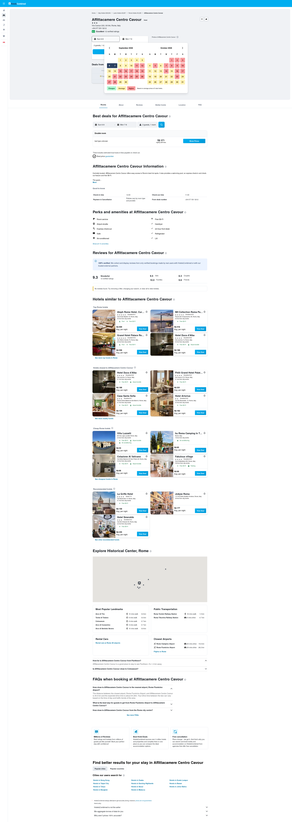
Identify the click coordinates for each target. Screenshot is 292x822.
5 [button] (142, 60)
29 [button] (120, 82)
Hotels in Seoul (137, 786)
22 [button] (120, 76)
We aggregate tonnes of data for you (108, 811)
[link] (106, 357)
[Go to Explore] (4, 29)
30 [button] (126, 82)
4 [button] (136, 60)
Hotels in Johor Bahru (178, 786)
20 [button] (109, 76)
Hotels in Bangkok (100, 790)
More (95, 182)
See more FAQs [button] (133, 715)
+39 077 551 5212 (99, 28)
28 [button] (115, 82)
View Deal (142, 329)
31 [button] (183, 82)
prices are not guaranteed (143, 800)
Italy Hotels (101, 13)
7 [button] (114, 65)
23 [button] (126, 76)
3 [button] (131, 60)
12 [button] (142, 65)
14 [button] (115, 71)
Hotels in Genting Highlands (142, 783)
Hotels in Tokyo (99, 786)
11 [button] (137, 65)
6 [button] (109, 65)
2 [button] (125, 60)
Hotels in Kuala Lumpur (178, 780)
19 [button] (142, 71)
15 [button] (120, 71)
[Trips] (4, 36)
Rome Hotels (133, 13)
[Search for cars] (4, 20)
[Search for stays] (4, 15)
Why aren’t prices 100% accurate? (108, 815)
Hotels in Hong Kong (101, 780)
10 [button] (131, 65)
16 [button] (126, 71)
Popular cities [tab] (100, 769)
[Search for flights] (4, 10)
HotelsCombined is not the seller (107, 807)
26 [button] (142, 76)
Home (94, 13)
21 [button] (115, 76)
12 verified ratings (112, 31)
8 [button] (120, 65)
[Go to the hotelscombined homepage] (17, 3)
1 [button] (120, 60)
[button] (3, 3)
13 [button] (109, 71)
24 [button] (131, 76)
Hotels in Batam (175, 783)
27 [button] (109, 82)
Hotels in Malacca (138, 790)
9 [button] (125, 65)
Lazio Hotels (117, 13)
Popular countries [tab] (117, 769)
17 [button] (131, 71)
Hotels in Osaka (137, 780)
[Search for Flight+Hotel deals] (4, 25)
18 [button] (137, 71)
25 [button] (137, 76)
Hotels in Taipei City (101, 783)
